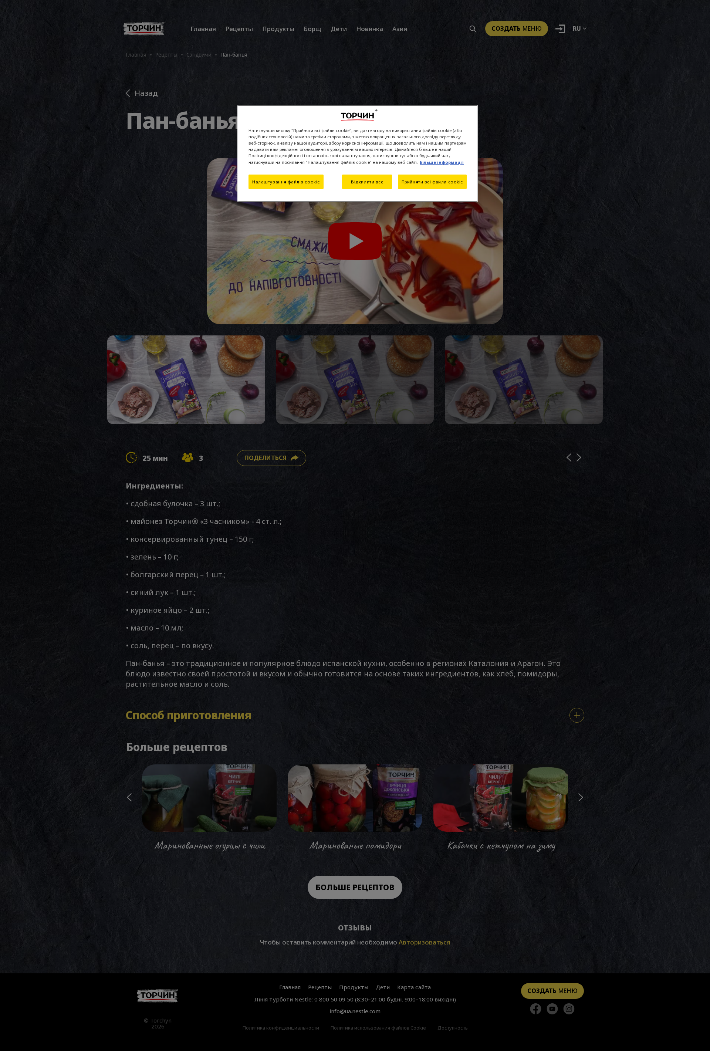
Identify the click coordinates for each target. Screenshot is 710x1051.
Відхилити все (367, 182)
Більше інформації (442, 162)
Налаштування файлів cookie (286, 182)
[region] (357, 153)
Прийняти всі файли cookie (432, 182)
